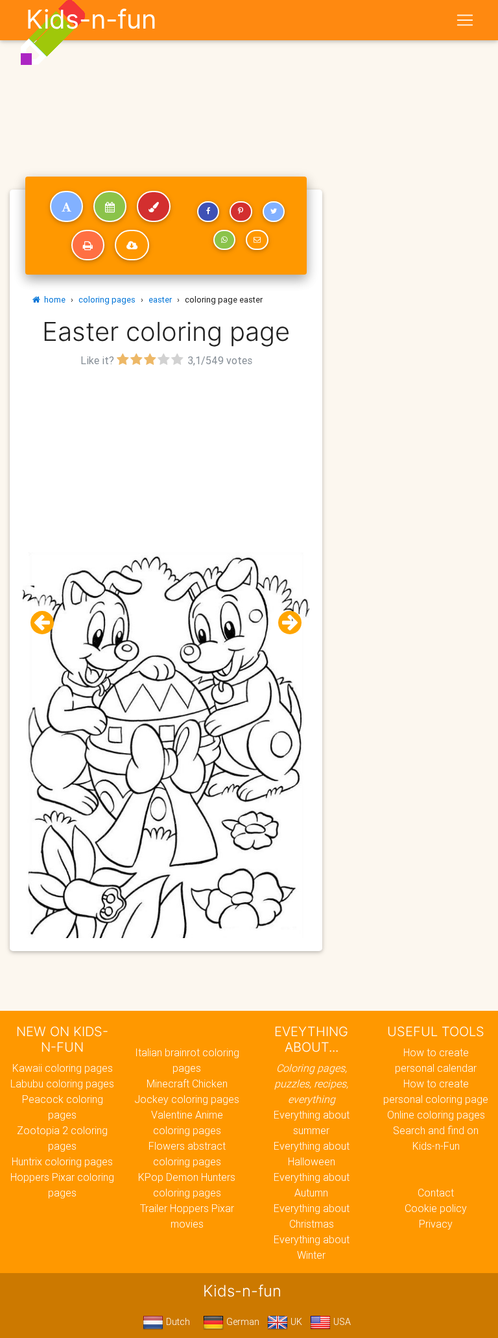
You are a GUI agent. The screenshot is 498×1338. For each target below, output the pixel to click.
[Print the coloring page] (87, 245)
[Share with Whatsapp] (224, 240)
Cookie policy (436, 1208)
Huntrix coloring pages (62, 1161)
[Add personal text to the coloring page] (66, 206)
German (241, 1322)
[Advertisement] (166, 461)
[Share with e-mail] (257, 240)
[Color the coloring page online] (154, 206)
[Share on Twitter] (274, 211)
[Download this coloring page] (132, 245)
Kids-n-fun (91, 19)
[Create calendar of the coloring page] (109, 206)
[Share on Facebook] (208, 211)
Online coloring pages (436, 1114)
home (52, 299)
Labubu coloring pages (62, 1083)
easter (160, 299)
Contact (436, 1192)
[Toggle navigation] (464, 20)
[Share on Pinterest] (241, 211)
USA (341, 1322)
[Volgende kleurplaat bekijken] (285, 622)
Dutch (176, 1322)
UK (295, 1322)
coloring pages (107, 299)
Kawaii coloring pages (62, 1067)
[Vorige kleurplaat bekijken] (47, 622)
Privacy (436, 1223)
